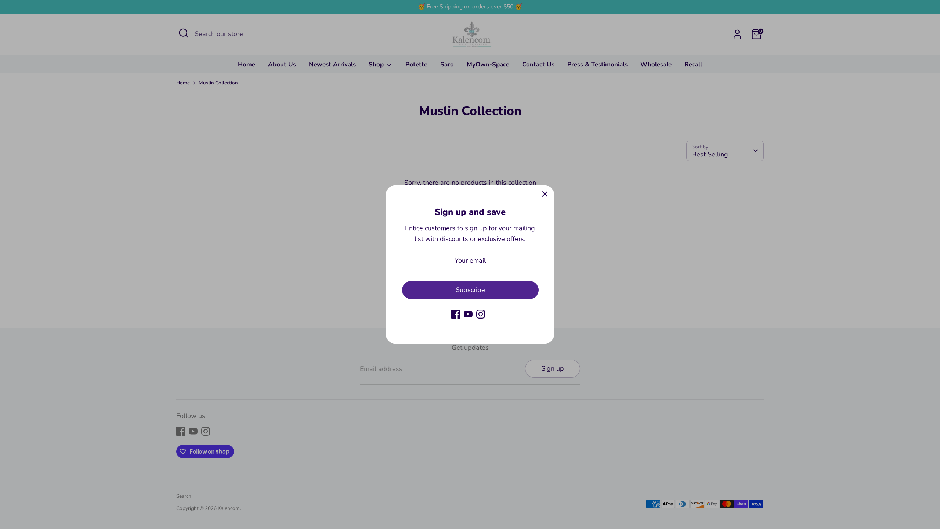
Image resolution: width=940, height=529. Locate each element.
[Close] (545, 194)
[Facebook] (455, 314)
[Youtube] (468, 314)
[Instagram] (480, 314)
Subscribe (470, 289)
